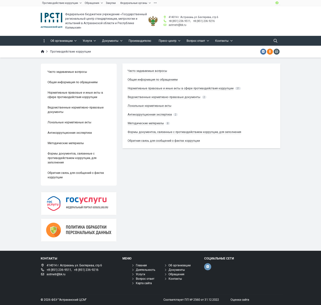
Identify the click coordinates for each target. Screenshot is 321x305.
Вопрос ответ (145, 278)
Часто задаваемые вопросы (147, 71)
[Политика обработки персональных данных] (79, 230)
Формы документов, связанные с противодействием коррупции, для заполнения (184, 132)
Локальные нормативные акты (149, 106)
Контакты (175, 278)
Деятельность (145, 270)
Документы (176, 270)
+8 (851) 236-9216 (204, 21)
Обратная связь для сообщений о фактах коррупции (164, 140)
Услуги (140, 274)
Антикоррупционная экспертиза (150, 114)
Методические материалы (146, 123)
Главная (141, 265)
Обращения (176, 274)
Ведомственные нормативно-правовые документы (164, 97)
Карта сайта (144, 283)
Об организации (179, 265)
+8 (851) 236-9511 (179, 21)
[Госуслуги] (79, 203)
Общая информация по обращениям (153, 79)
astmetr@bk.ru (177, 24)
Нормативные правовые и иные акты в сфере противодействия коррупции (181, 88)
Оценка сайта (240, 299)
